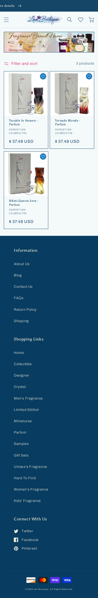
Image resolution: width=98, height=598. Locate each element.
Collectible (23, 364)
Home (19, 353)
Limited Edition (26, 410)
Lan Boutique (41, 589)
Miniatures (23, 421)
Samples (21, 444)
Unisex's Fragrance (30, 467)
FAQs (18, 298)
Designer (21, 375)
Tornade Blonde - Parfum (67, 122)
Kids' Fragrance (27, 501)
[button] (6, 19)
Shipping (21, 321)
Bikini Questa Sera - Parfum (23, 203)
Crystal (20, 387)
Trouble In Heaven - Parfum (23, 122)
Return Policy (25, 309)
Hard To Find (25, 478)
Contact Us (23, 287)
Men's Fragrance (28, 398)
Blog (18, 275)
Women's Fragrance (31, 489)
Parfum (20, 432)
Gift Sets (21, 455)
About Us (22, 264)
